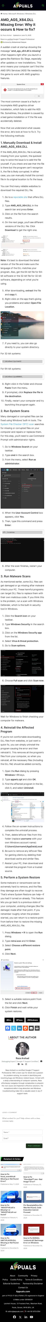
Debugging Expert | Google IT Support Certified (20, 1061)
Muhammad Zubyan (19, 42)
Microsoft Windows (16, 14)
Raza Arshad (6, 35)
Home (4, 14)
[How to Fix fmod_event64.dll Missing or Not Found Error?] (11, 1168)
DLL (9, 1020)
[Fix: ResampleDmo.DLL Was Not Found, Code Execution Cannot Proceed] (33, 1197)
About (12, 1275)
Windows (33, 1020)
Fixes (20, 1020)
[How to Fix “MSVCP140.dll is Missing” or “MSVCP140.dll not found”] (11, 1197)
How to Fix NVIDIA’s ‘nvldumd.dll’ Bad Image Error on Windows (33, 1240)
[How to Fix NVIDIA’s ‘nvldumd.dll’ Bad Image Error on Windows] (33, 1230)
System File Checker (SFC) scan (17, 424)
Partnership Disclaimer (33, 1283)
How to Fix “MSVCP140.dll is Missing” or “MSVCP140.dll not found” (8, 1210)
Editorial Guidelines (11, 1283)
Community (23, 1275)
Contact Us (23, 1287)
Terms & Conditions (33, 1279)
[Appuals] (23, 5)
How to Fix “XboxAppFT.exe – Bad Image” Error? (32, 1179)
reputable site (20, 197)
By (2, 35)
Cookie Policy (16, 1279)
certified (10, 39)
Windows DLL (30, 14)
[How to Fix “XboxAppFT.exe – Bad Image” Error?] (33, 1169)
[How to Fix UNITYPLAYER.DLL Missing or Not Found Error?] (11, 1230)
